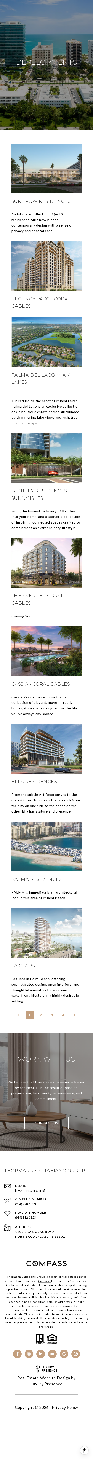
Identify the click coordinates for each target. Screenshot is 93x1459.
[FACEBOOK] (17, 1354)
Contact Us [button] (46, 1123)
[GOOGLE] (64, 1354)
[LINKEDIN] (40, 1354)
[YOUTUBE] (52, 1354)
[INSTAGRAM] (29, 1354)
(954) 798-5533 (25, 1204)
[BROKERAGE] (75, 1354)
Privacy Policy (65, 1407)
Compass (44, 1281)
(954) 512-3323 (25, 1217)
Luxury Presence (46, 1383)
